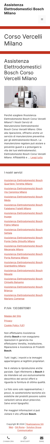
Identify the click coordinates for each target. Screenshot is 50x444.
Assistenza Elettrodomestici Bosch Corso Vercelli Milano (22, 69)
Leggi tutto (37, 157)
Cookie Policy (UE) (14, 325)
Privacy (8, 320)
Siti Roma (19, 427)
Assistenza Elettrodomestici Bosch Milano (24, 9)
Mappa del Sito (12, 316)
